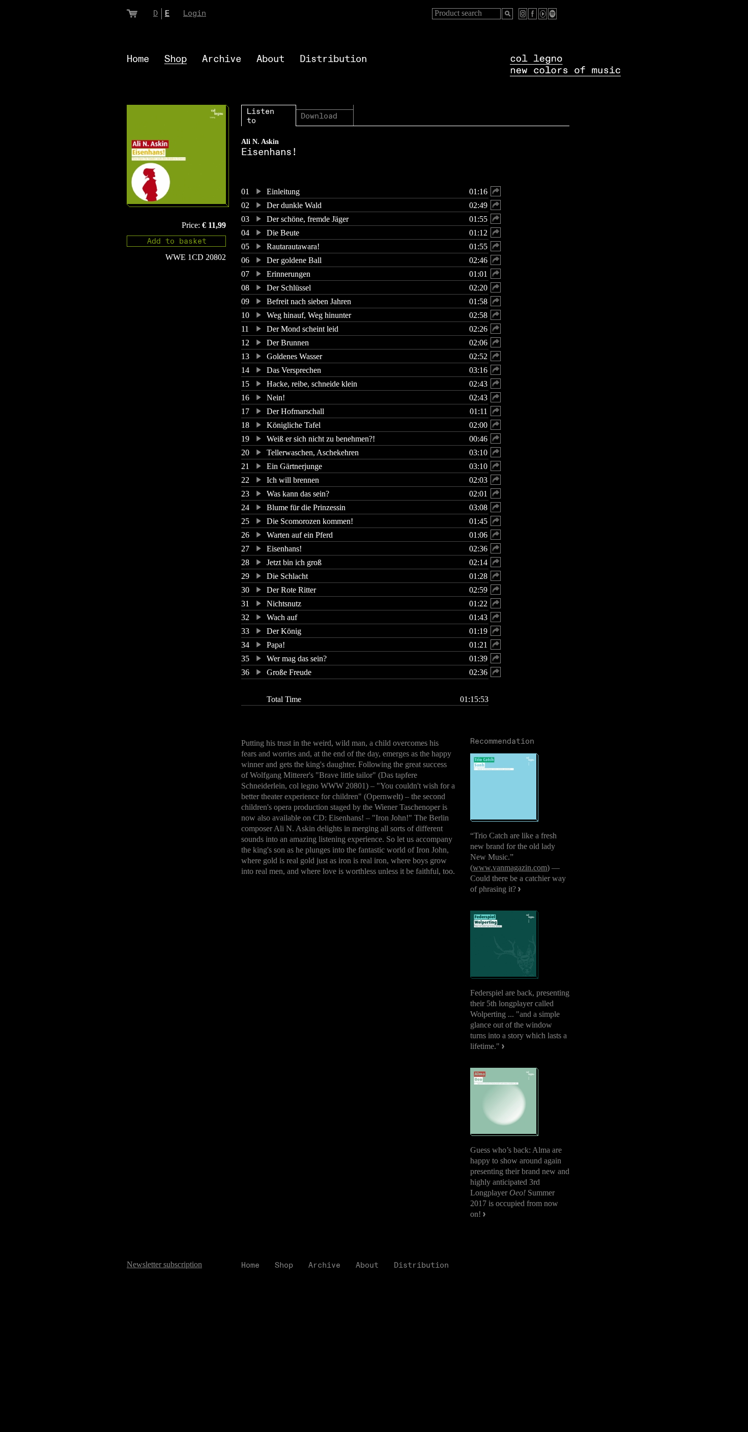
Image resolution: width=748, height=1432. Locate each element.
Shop (175, 59)
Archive (221, 59)
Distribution (333, 59)
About (270, 59)
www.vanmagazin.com (510, 867)
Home (138, 59)
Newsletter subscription (164, 1264)
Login (194, 13)
